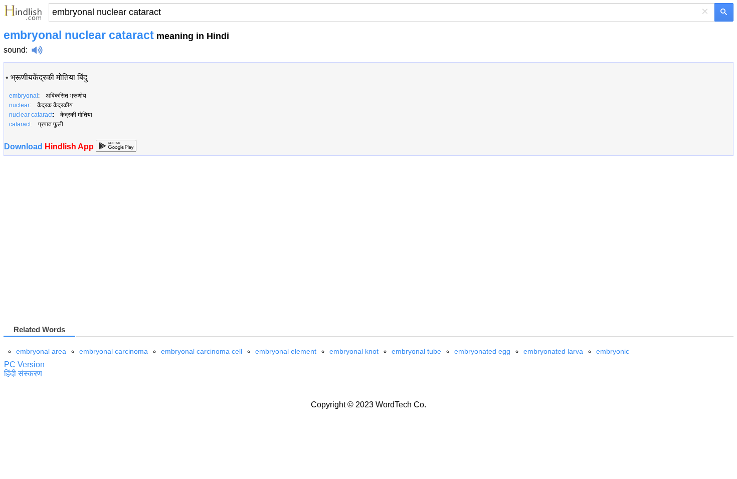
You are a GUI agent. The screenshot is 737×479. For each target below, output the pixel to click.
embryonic (612, 351)
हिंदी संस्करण (23, 373)
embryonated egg (482, 351)
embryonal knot (354, 351)
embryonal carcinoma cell (201, 351)
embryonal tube (416, 351)
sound (15, 50)
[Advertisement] (88, 244)
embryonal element (285, 351)
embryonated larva (553, 351)
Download (50, 146)
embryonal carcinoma (113, 351)
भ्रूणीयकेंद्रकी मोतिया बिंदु (49, 77)
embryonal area (41, 351)
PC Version (24, 364)
